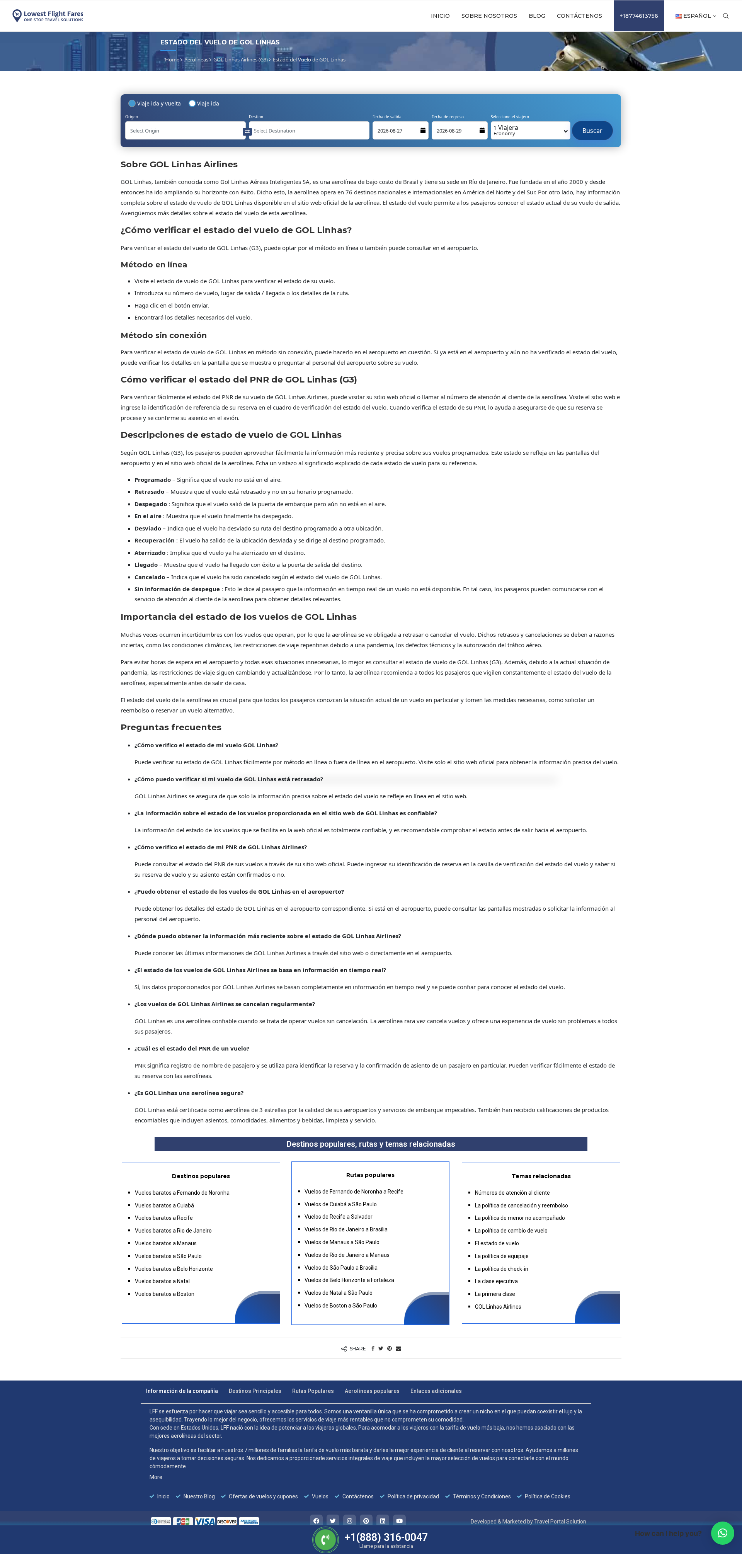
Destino (256, 116)
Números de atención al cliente (512, 1193)
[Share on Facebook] (372, 1348)
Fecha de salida (387, 116)
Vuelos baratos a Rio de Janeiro (173, 1231)
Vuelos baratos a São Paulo (168, 1256)
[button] (722, 1533)
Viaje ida (208, 103)
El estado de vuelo (497, 1243)
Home (172, 59)
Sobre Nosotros (489, 15)
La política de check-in (501, 1269)
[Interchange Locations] (247, 131)
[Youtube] (399, 1521)
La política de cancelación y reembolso (521, 1205)
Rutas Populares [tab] (313, 1391)
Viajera (506, 130)
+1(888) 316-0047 (386, 1537)
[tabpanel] (366, 1454)
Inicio (440, 15)
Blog (537, 15)
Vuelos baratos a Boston (164, 1294)
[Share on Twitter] (380, 1348)
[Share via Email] (398, 1348)
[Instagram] (349, 1521)
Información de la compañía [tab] (182, 1391)
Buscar (592, 126)
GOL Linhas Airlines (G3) (240, 59)
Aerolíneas (196, 59)
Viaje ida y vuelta (159, 103)
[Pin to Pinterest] (389, 1348)
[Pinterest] (366, 1521)
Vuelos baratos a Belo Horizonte (174, 1269)
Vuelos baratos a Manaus (166, 1243)
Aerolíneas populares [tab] (372, 1391)
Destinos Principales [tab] (255, 1391)
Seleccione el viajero (510, 116)
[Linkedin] (382, 1521)
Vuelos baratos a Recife (164, 1218)
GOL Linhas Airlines (498, 1307)
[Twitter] (333, 1521)
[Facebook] (316, 1521)
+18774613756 (638, 15)
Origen (131, 116)
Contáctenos (579, 15)
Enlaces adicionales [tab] (436, 1391)
